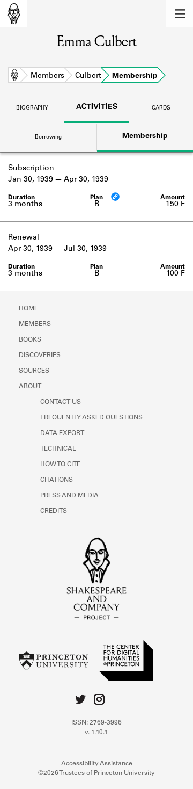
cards (161, 108)
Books (30, 340)
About (30, 386)
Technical (58, 449)
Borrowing (48, 137)
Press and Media (69, 496)
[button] (179, 13)
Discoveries (40, 355)
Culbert (88, 76)
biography (32, 108)
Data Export (62, 433)
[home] (13, 13)
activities (96, 107)
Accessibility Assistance (96, 764)
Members (47, 76)
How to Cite (60, 464)
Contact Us (60, 402)
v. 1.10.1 (96, 732)
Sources (34, 371)
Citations (56, 480)
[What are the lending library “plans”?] (115, 196)
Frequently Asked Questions (91, 418)
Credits (53, 511)
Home (14, 76)
